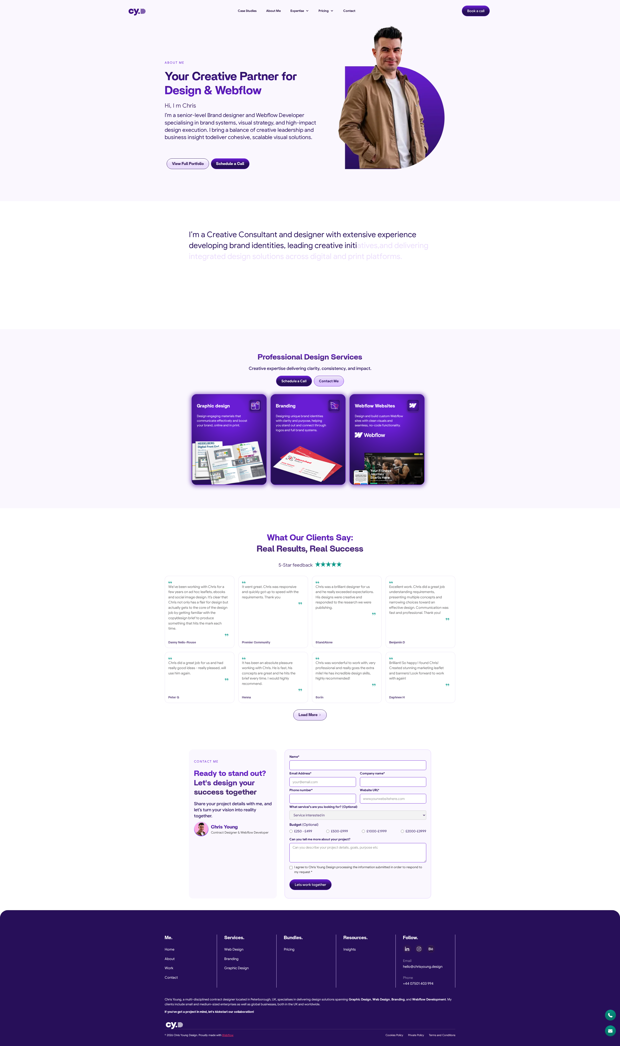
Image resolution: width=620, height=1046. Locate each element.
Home (169, 949)
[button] (300, 11)
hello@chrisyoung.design (422, 966)
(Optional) (303, 824)
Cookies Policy (394, 1035)
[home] (137, 11)
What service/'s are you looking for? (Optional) (323, 807)
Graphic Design (236, 968)
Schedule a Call (230, 164)
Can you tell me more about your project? (319, 839)
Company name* (372, 773)
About (170, 958)
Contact (349, 11)
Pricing (289, 949)
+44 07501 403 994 (418, 983)
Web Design (233, 949)
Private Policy (416, 1035)
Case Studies (247, 11)
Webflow (227, 1035)
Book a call (475, 11)
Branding (231, 958)
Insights (349, 949)
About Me (273, 11)
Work (169, 968)
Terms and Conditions (442, 1035)
